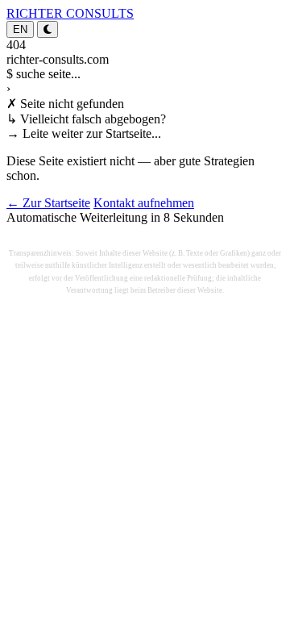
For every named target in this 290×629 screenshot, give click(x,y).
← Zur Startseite (48, 203)
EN (20, 29)
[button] (47, 29)
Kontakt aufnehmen (143, 203)
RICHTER (70, 13)
